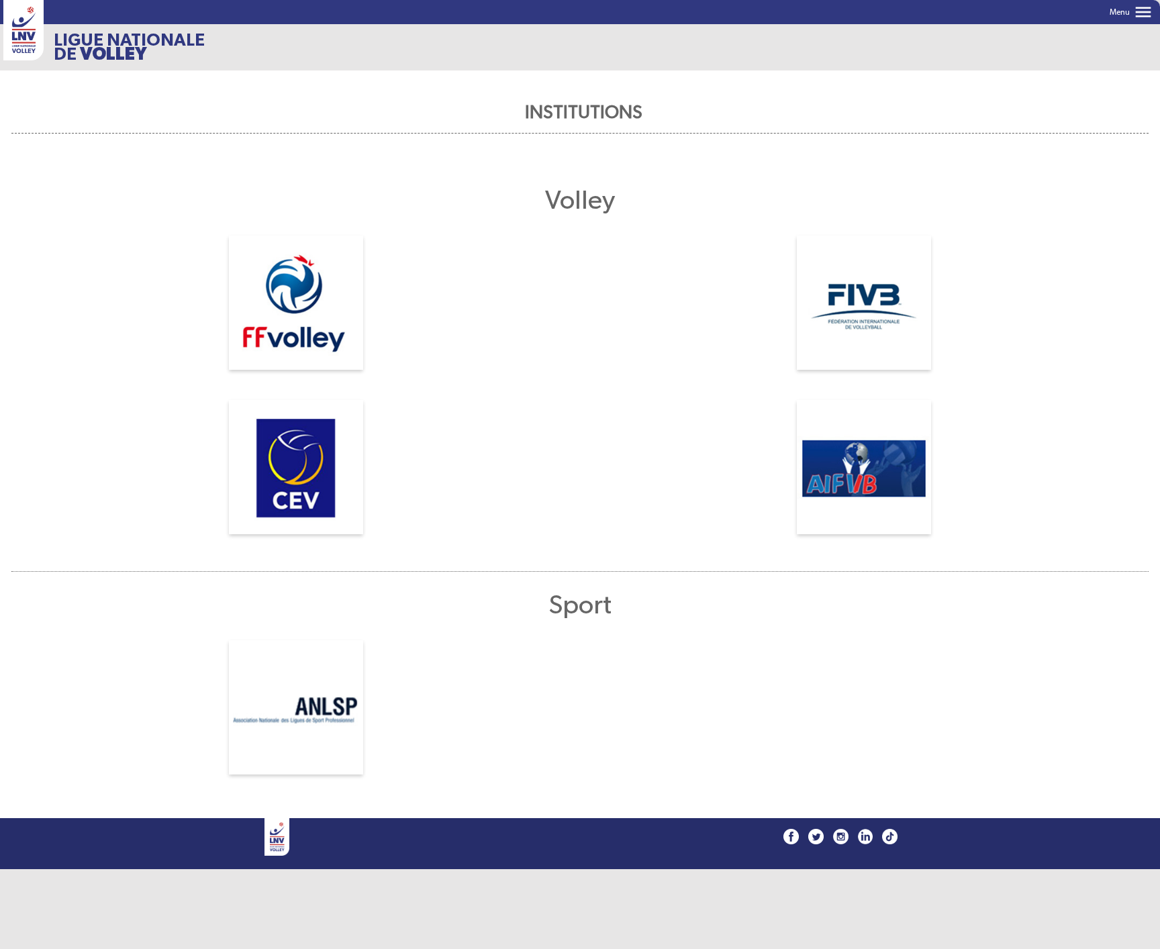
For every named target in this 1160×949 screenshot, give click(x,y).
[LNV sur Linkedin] (865, 836)
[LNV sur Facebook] (791, 836)
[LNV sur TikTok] (890, 836)
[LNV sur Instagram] (841, 836)
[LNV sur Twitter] (816, 836)
